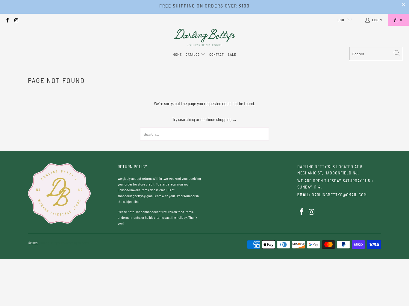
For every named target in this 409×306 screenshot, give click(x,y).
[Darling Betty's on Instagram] (16, 20)
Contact (216, 54)
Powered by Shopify (75, 243)
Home (177, 54)
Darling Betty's (49, 243)
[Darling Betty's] (204, 38)
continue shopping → (218, 119)
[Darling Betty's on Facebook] (7, 20)
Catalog (193, 54)
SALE (232, 54)
